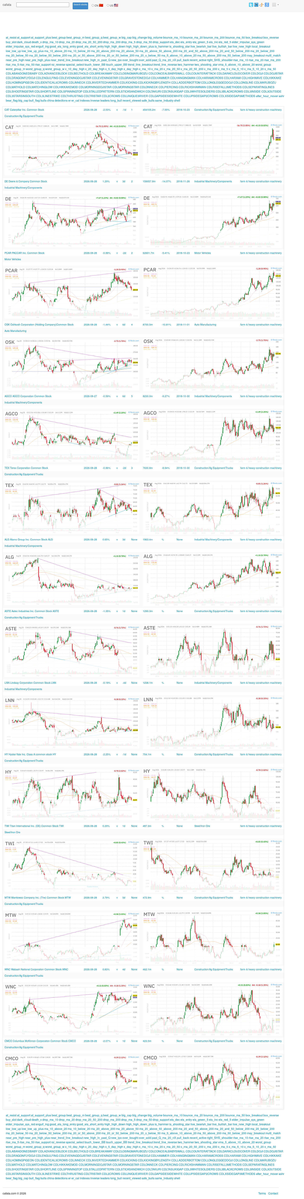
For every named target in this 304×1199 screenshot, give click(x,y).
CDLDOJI (257, 73)
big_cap (127, 37)
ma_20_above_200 (103, 51)
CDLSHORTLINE (45, 91)
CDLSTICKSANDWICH (130, 91)
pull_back (183, 60)
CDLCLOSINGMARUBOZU (130, 73)
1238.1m (148, 682)
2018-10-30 (183, 396)
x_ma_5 (223, 69)
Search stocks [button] (80, 4)
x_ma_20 (157, 69)
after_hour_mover (267, 96)
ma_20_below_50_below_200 (48, 55)
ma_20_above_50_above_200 (158, 51)
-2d (124, 253)
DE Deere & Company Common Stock (26, 181)
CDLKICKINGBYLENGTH (154, 82)
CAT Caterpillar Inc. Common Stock (24, 109)
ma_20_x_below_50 (148, 55)
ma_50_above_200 (209, 55)
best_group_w (112, 37)
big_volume (155, 37)
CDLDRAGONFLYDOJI (20, 78)
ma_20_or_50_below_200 (118, 55)
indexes (85, 100)
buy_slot (11, 42)
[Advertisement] (64, 23)
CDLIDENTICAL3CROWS (51, 82)
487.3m (147, 826)
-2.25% (106, 754)
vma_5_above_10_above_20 (236, 64)
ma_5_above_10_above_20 (179, 55)
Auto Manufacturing (205, 324)
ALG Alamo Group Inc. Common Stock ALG (29, 539)
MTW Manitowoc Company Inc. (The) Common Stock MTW (38, 897)
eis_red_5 (225, 42)
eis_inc (213, 42)
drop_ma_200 (112, 42)
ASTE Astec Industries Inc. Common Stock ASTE (32, 611)
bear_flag (12, 100)
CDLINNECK (77, 82)
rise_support (43, 64)
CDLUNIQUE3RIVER (134, 96)
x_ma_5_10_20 (254, 69)
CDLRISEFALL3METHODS (224, 87)
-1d (124, 109)
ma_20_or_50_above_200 (84, 55)
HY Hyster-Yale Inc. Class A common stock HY (30, 754)
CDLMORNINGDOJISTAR (95, 87)
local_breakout (261, 46)
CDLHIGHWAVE (252, 78)
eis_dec (175, 42)
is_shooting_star (179, 46)
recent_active (198, 60)
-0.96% (106, 468)
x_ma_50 (270, 69)
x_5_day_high (114, 69)
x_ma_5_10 (236, 69)
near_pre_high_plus (37, 60)
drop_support (161, 42)
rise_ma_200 (272, 60)
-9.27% (166, 396)
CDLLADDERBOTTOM (185, 82)
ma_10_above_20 (55, 51)
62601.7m (148, 253)
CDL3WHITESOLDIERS (199, 91)
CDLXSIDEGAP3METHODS (237, 96)
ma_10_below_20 (79, 51)
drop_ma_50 (144, 42)
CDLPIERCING (168, 87)
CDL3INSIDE (252, 91)
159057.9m (149, 181)
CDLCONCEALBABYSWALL (166, 73)
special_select (75, 64)
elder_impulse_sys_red (20, 46)
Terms (262, 1193)
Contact (273, 1193)
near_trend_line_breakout (67, 60)
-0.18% (106, 682)
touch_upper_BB (116, 64)
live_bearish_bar (201, 46)
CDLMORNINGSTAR (125, 87)
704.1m (147, 754)
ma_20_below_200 (262, 51)
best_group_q (93, 37)
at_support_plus (41, 37)
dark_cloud (24, 42)
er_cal (75, 100)
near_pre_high (15, 60)
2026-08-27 (90, 396)
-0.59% (106, 396)
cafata (7, 4)
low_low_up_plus (33, 51)
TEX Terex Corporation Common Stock (26, 468)
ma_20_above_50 (127, 51)
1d (123, 611)
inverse (95, 100)
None (134, 539)
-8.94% (166, 468)
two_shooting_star (206, 64)
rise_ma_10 (240, 60)
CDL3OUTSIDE (271, 91)
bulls (43, 100)
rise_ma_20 (256, 60)
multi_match (273, 55)
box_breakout (254, 37)
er (69, 100)
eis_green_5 (200, 42)
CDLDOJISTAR (273, 73)
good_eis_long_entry (63, 46)
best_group (59, 37)
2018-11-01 (183, 324)
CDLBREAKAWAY (101, 73)
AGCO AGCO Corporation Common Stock (28, 396)
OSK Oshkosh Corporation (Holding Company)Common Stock (39, 324)
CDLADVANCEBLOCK (52, 73)
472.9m (147, 897)
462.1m (147, 969)
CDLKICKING (128, 82)
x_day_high (131, 69)
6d (123, 324)
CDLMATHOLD (15, 87)
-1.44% (106, 324)
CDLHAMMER (160, 78)
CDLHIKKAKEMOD (65, 87)
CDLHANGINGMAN (182, 78)
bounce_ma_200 (214, 37)
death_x (37, 42)
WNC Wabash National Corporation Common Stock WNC (36, 969)
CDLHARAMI (232, 78)
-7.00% (166, 109)
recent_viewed (132, 100)
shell (177, 100)
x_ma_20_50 (172, 69)
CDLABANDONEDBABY (21, 73)
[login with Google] (267, 5)
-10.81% (166, 324)
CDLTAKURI (153, 91)
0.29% (106, 826)
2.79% (106, 897)
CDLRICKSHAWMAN (192, 87)
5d (123, 897)
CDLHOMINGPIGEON (20, 82)
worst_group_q (35, 69)
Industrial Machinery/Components (213, 181)
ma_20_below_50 (17, 55)
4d (123, 969)
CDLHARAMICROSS (209, 78)
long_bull (116, 100)
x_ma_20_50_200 (192, 69)
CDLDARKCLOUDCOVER (233, 73)
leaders (105, 100)
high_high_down (114, 46)
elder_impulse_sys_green (248, 42)
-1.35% (106, 611)
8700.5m (148, 324)
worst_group (263, 64)
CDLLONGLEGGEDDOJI (217, 82)
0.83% (106, 969)
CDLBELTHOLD (78, 73)
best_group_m (75, 37)
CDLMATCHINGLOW (39, 87)
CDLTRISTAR (92, 96)
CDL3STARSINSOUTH (20, 96)
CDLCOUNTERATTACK (201, 73)
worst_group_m (15, 69)
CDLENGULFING (47, 78)
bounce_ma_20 (193, 37)
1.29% (106, 181)
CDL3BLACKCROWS (229, 91)
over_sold (145, 60)
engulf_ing (42, 46)
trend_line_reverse (165, 64)
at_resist (11, 37)
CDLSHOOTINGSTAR (20, 91)
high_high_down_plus (140, 46)
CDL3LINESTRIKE (48, 96)
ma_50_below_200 (234, 55)
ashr (281, 96)
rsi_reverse (58, 64)
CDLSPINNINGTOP (69, 91)
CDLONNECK (149, 87)
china (50, 100)
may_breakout (256, 55)
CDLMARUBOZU (265, 82)
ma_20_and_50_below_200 (232, 51)
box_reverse (271, 37)
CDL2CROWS (111, 96)
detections (61, 100)
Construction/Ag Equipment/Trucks (213, 109)
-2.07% (106, 1041)
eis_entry (186, 42)
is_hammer (162, 46)
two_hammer (186, 64)
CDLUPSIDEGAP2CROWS (200, 96)
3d (123, 181)
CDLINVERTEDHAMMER (102, 82)
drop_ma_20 (67, 42)
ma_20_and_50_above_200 (196, 51)
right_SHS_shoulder (220, 60)
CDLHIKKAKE (272, 78)
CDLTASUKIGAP (172, 91)
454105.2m (149, 109)
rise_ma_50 (27, 64)
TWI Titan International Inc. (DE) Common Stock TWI (34, 826)
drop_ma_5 (128, 42)
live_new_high (242, 46)
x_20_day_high (94, 69)
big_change (139, 37)
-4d (124, 682)
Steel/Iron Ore (202, 826)
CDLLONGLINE (243, 82)
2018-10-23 (183, 109)
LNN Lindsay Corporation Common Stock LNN (30, 682)
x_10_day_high (74, 69)
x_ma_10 (145, 69)
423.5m (147, 1041)
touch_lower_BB (95, 64)
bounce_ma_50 (235, 37)
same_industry (164, 100)
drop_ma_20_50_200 (88, 42)
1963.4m (148, 539)
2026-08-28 (90, 109)
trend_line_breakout (140, 64)
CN (98, 5)
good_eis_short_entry (90, 46)
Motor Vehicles (202, 253)
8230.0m (148, 396)
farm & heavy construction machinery (261, 109)
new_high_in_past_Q (97, 60)
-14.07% (166, 181)
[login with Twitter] (251, 5)
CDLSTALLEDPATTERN (98, 91)
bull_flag (34, 100)
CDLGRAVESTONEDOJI (134, 78)
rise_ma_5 (12, 64)
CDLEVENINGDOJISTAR (75, 78)
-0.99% (106, 253)
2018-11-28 (183, 181)
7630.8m (148, 468)
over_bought (130, 60)
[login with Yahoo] (256, 5)
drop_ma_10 (50, 42)
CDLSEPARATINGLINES (258, 87)
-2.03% (106, 109)
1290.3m (148, 611)
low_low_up (13, 51)
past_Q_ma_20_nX (164, 60)
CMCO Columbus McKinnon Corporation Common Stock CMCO (40, 1041)
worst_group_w (54, 69)
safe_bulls (148, 100)
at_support (23, 37)
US (113, 5)
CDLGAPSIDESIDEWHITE (166, 96)
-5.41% (166, 253)
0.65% (106, 539)
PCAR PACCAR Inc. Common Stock (24, 253)
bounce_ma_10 (173, 37)
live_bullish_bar (222, 46)
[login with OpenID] (261, 5)
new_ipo (116, 60)
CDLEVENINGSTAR (105, 78)
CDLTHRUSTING (72, 96)
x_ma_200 (210, 69)
